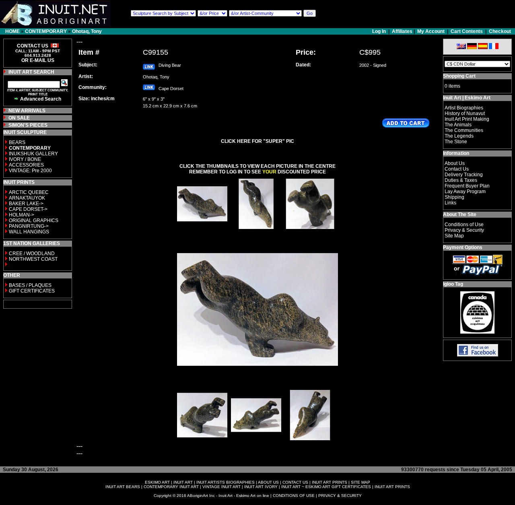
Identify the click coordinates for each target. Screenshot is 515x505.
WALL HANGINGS (29, 232)
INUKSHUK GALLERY (33, 154)
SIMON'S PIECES (27, 125)
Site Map (454, 236)
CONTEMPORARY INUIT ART (171, 486)
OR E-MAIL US (37, 60)
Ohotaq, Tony (87, 31)
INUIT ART (183, 482)
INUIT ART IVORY (261, 486)
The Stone (456, 141)
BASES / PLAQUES (30, 285)
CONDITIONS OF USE (294, 495)
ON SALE (19, 118)
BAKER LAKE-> (26, 203)
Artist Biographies (464, 108)
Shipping (454, 197)
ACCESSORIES (26, 165)
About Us (455, 163)
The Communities (464, 130)
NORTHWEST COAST (33, 259)
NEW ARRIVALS (26, 110)
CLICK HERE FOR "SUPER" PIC (257, 141)
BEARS (17, 142)
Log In (379, 31)
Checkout (500, 31)
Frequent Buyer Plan (467, 186)
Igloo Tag (453, 284)
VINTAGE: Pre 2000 (30, 170)
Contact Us (457, 169)
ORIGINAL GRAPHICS (33, 220)
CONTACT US (295, 482)
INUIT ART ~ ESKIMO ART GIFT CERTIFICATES (326, 486)
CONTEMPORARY (46, 31)
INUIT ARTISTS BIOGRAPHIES (225, 482)
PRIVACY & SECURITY (340, 495)
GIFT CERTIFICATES (32, 291)
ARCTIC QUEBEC (29, 192)
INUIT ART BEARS (122, 486)
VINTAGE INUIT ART (221, 486)
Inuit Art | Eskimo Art (466, 98)
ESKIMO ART (157, 482)
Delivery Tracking (464, 174)
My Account (431, 31)
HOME (12, 31)
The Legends (459, 136)
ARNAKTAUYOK (27, 198)
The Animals (458, 125)
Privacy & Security (464, 230)
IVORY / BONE (25, 159)
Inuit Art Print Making (467, 119)
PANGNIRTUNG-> (29, 226)
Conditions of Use (464, 224)
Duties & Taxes (461, 180)
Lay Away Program (465, 191)
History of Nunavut (465, 113)
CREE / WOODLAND (31, 253)
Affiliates (402, 31)
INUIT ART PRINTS (329, 482)
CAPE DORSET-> (28, 209)
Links (450, 203)
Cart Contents (467, 31)
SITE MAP (360, 482)
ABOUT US (268, 482)
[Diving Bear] (202, 226)
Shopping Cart (459, 76)
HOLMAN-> (21, 215)
